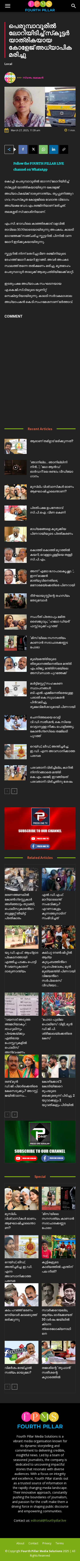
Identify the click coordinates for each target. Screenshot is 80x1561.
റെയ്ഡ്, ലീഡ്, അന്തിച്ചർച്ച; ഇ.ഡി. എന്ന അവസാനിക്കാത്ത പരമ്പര (52, 751)
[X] (33, 149)
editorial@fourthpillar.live (48, 1520)
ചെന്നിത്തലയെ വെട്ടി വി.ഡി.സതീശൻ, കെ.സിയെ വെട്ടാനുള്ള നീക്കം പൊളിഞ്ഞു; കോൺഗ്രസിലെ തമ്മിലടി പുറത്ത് (52, 726)
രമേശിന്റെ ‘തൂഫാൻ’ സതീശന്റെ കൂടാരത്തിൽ (56, 1372)
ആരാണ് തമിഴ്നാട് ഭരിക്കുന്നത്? (51, 441)
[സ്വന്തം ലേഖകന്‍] (10, 77)
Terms (60, 1543)
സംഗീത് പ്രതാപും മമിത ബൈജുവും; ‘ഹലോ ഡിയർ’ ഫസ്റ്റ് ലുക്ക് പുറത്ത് (50, 621)
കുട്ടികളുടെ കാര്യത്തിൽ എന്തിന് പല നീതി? (57, 1266)
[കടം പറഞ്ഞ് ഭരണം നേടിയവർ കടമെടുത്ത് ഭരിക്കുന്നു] (21, 1294)
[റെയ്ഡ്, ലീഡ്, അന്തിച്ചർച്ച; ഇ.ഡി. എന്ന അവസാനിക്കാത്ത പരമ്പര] (15, 751)
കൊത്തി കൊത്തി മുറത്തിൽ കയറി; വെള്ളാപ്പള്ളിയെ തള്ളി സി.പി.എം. (51, 554)
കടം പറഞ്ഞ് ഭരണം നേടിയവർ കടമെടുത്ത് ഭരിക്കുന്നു (21, 1314)
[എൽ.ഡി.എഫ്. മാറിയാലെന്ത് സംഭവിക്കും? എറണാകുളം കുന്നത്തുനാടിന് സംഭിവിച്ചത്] (59, 879)
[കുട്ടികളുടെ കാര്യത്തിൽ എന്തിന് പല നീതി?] (59, 1246)
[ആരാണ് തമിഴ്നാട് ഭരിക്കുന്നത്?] (15, 446)
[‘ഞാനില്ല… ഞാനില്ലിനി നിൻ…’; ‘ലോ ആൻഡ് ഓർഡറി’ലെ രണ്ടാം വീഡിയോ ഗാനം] (15, 467)
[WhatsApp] (43, 149)
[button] (7, 6)
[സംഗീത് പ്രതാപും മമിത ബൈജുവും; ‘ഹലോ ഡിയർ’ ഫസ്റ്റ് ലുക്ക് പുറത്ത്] (15, 622)
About (20, 1543)
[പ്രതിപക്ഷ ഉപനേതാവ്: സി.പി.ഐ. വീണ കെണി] (15, 513)
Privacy (46, 1543)
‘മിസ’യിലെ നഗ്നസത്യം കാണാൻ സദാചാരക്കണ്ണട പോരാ (49, 642)
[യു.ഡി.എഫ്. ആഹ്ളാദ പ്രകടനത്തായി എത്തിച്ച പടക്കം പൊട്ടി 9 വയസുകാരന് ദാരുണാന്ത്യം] (21, 937)
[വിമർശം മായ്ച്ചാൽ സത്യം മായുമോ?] (21, 1352)
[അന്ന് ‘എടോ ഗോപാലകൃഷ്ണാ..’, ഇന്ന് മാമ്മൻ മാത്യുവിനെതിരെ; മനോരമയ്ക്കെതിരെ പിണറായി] (15, 576)
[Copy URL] (63, 149)
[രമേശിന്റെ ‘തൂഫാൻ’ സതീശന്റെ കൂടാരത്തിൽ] (59, 1352)
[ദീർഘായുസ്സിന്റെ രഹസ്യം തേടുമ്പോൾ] (15, 601)
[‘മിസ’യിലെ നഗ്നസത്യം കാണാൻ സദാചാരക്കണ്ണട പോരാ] (15, 643)
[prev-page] (7, 791)
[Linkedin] (53, 149)
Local (8, 64)
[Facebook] (22, 149)
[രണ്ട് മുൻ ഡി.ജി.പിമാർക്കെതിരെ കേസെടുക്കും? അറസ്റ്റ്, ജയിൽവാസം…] (21, 1066)
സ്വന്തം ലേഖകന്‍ (33, 77)
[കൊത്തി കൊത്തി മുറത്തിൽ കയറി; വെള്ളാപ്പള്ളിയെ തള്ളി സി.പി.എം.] (15, 555)
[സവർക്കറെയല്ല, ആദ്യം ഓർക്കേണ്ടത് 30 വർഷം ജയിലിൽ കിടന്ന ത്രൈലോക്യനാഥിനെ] (59, 1294)
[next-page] (14, 791)
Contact (33, 1543)
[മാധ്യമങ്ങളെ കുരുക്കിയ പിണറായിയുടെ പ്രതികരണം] (15, 534)
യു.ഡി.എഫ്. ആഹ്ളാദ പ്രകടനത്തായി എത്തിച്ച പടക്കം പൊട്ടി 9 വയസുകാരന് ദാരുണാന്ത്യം (21, 962)
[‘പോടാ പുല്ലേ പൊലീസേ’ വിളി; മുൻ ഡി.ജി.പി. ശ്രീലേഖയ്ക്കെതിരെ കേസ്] (59, 1004)
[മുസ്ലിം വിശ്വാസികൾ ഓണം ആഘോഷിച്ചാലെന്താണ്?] (15, 492)
